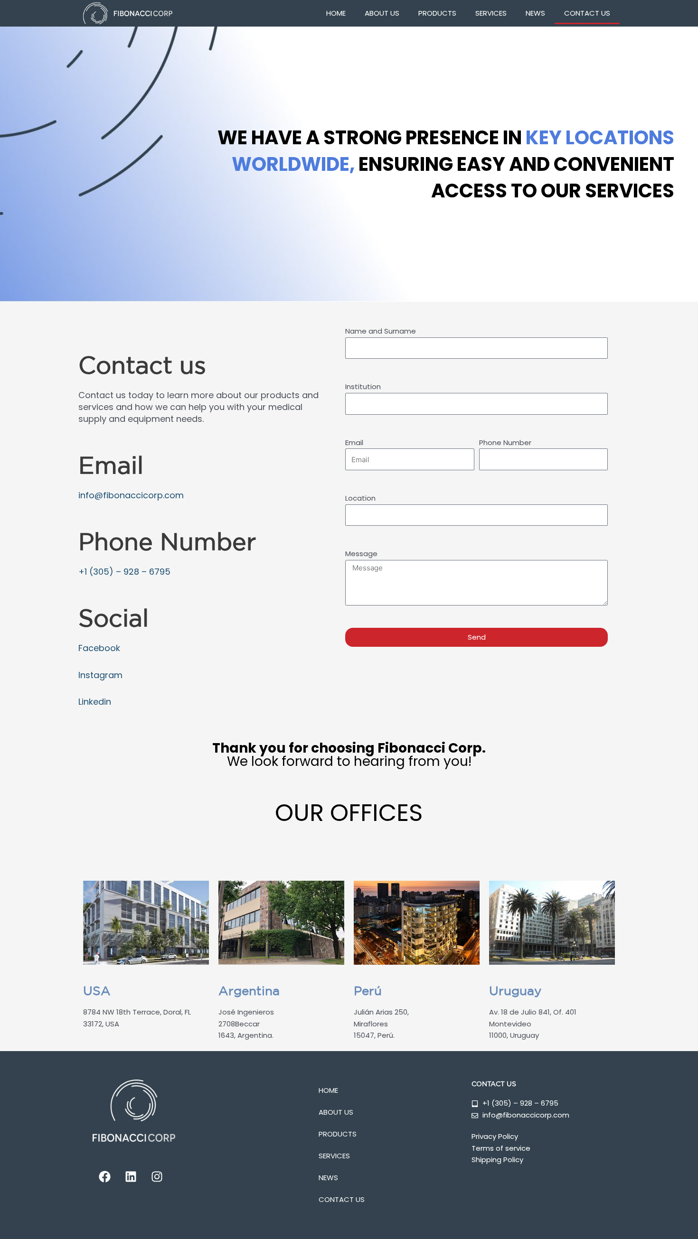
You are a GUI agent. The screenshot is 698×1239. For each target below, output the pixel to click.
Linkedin (94, 702)
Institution (363, 386)
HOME (336, 13)
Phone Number (505, 442)
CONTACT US (587, 13)
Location (360, 498)
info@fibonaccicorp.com (131, 495)
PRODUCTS (437, 13)
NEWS (535, 13)
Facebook (99, 648)
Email (354, 442)
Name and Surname (380, 331)
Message (361, 554)
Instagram (100, 675)
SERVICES (491, 13)
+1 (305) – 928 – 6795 (124, 572)
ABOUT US (382, 13)
